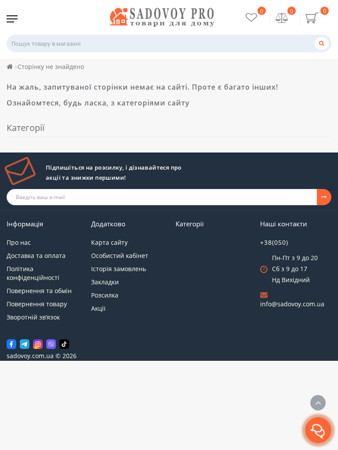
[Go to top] (318, 402)
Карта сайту (109, 242)
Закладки (105, 282)
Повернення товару (37, 304)
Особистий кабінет (119, 255)
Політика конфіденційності (33, 273)
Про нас (19, 242)
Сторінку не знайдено (51, 66)
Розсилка (104, 295)
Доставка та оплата (36, 255)
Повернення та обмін (39, 291)
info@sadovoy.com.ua (292, 304)
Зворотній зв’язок (33, 317)
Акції (98, 308)
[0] (282, 18)
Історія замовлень (118, 269)
